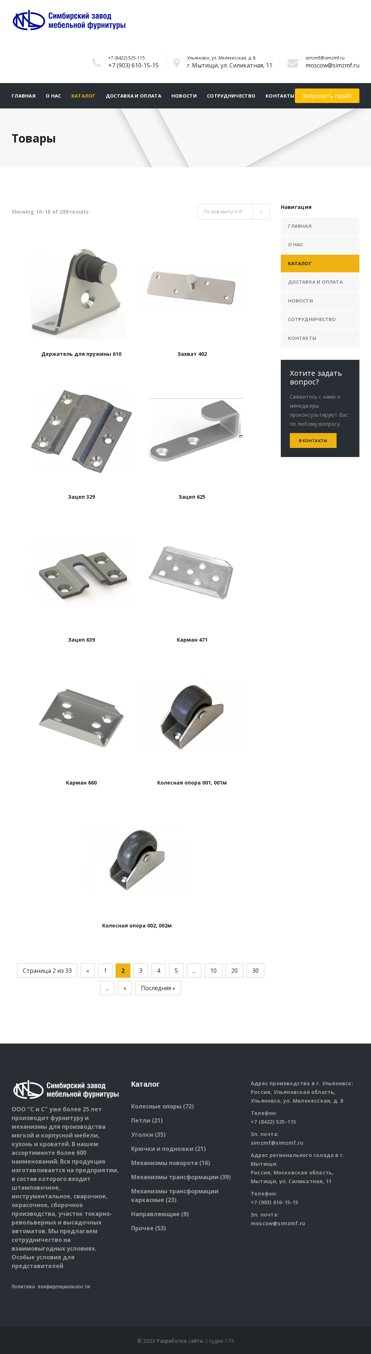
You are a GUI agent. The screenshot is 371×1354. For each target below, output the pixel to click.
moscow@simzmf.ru (332, 65)
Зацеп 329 (81, 496)
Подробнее (81, 333)
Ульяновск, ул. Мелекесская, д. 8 (221, 58)
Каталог (83, 95)
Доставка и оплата (133, 95)
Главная (24, 95)
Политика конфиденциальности (51, 1286)
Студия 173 (219, 1340)
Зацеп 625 (192, 496)
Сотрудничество (231, 95)
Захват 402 (192, 353)
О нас (53, 95)
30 (255, 971)
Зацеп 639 (81, 639)
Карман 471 (192, 639)
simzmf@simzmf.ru (325, 58)
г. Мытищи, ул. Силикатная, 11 (229, 65)
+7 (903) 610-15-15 (133, 65)
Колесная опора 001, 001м (192, 782)
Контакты (280, 95)
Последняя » (158, 988)
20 (234, 971)
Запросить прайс (327, 96)
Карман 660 (81, 782)
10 (213, 971)
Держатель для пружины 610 (81, 353)
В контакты (313, 440)
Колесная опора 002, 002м (137, 925)
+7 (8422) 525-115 (126, 58)
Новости (184, 95)
